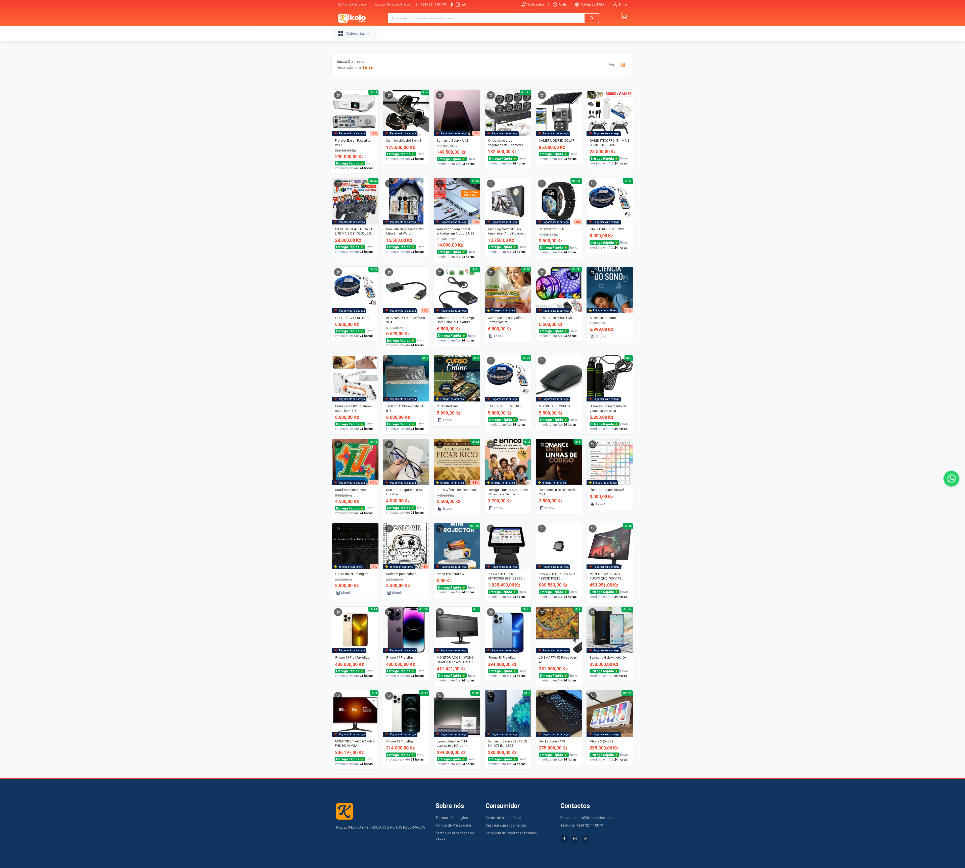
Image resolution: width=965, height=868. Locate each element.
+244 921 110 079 (433, 4)
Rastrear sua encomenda (506, 825)
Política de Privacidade (453, 825)
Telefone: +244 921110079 (581, 825)
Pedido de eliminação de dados (455, 835)
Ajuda (563, 4)
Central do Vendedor (352, 4)
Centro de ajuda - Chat (503, 818)
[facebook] (452, 5)
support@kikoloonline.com (393, 4)
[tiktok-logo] (464, 5)
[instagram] (458, 5)
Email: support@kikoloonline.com (586, 818)
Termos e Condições (452, 818)
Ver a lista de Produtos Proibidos (511, 833)
